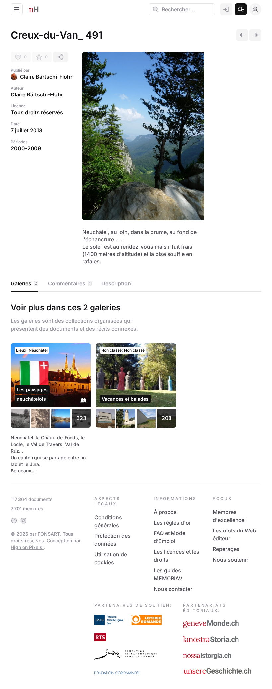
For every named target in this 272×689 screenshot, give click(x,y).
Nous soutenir (230, 559)
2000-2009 (26, 148)
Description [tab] (116, 283)
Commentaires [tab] (69, 283)
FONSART (49, 534)
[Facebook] (14, 520)
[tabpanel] (136, 387)
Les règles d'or (172, 522)
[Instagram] (23, 520)
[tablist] (136, 284)
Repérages (226, 549)
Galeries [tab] (24, 283)
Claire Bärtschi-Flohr (46, 76)
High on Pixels (27, 547)
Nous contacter (173, 589)
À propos (165, 512)
